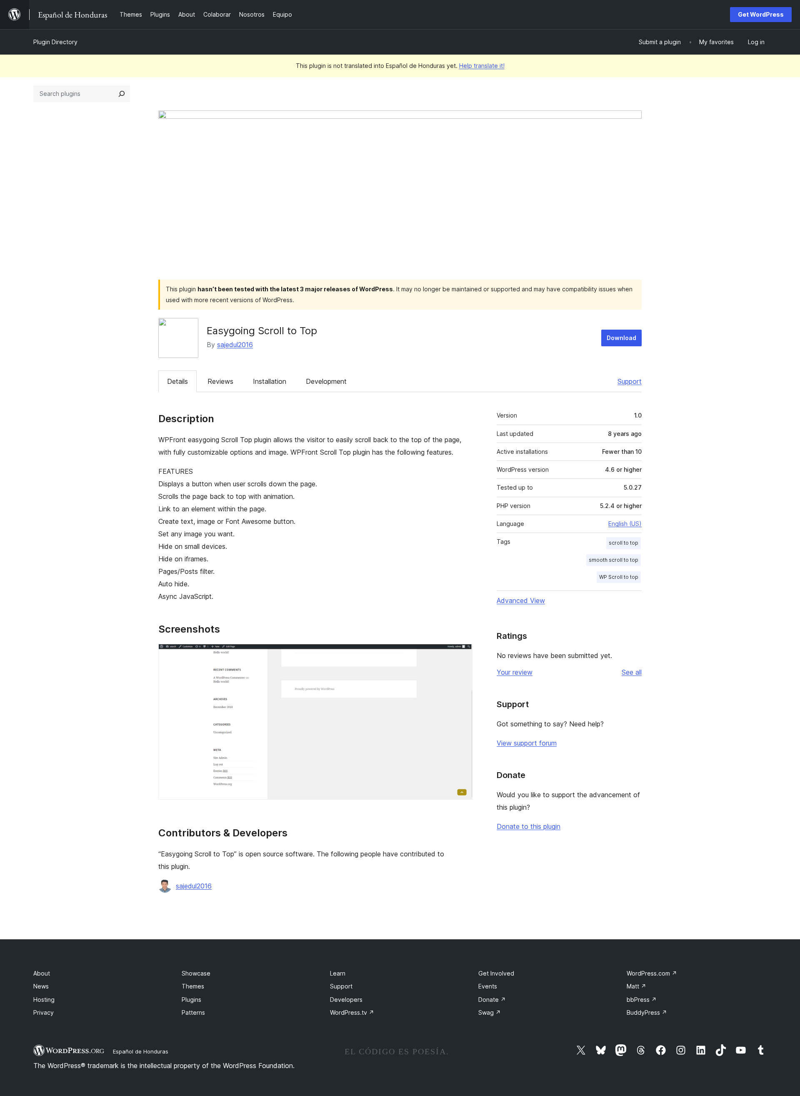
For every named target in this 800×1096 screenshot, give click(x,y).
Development (326, 381)
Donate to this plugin (528, 826)
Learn (337, 973)
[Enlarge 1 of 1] (461, 655)
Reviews (220, 381)
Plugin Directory (55, 41)
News (41, 986)
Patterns (193, 1012)
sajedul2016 (235, 344)
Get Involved (496, 973)
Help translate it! (482, 65)
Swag (489, 1012)
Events (487, 986)
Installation (269, 381)
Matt (636, 986)
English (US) (625, 523)
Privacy (43, 1012)
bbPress (642, 999)
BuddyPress (647, 1012)
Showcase (196, 973)
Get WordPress (761, 14)
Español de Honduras (140, 1051)
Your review (514, 672)
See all (632, 672)
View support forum (527, 743)
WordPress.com (652, 973)
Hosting (44, 999)
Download (621, 337)
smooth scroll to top (613, 560)
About (41, 973)
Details (177, 381)
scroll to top (623, 543)
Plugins (191, 999)
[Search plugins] (121, 93)
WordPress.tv (352, 1012)
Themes (193, 986)
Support (630, 381)
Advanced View (521, 600)
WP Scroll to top (618, 577)
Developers (346, 999)
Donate (492, 999)
